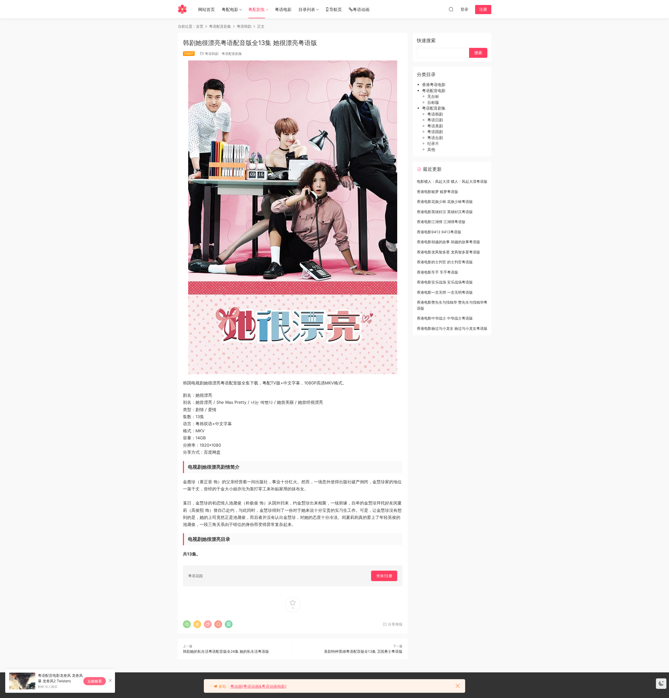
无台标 (433, 96)
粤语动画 (361, 9)
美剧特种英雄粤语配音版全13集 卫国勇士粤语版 (363, 651)
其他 (431, 149)
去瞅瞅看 (94, 681)
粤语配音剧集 (232, 54)
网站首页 (206, 9)
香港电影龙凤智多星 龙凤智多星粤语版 (448, 252)
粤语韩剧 (211, 54)
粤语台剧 (435, 137)
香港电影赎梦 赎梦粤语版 (437, 191)
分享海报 (394, 624)
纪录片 (433, 143)
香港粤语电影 (434, 84)
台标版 (433, 102)
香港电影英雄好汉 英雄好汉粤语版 (445, 211)
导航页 (335, 9)
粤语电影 (283, 9)
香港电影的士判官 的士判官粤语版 (445, 262)
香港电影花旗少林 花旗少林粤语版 (445, 201)
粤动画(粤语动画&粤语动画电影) (258, 686)
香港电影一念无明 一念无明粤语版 (445, 292)
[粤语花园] (182, 9)
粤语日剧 (435, 119)
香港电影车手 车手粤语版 (437, 272)
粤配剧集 (256, 9)
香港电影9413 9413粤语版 (439, 232)
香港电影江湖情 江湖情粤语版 (441, 221)
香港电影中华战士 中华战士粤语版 (445, 318)
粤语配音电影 (434, 90)
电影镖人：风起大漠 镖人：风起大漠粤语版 (452, 181)
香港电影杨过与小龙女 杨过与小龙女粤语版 (452, 328)
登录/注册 (384, 576)
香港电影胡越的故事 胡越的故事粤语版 (448, 242)
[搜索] (451, 9)
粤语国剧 (435, 131)
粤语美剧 (435, 125)
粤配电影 (230, 9)
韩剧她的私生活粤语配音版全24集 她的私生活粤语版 (226, 651)
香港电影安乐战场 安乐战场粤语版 (445, 282)
